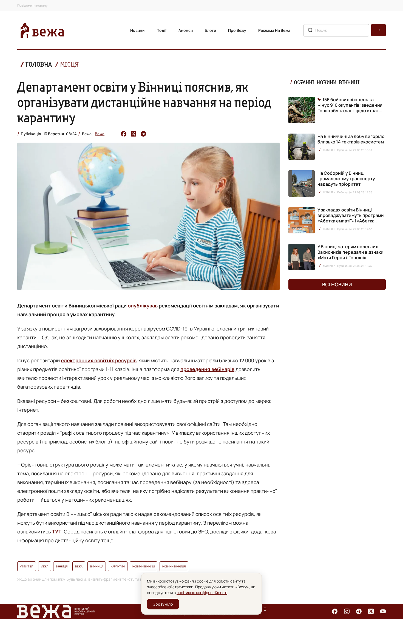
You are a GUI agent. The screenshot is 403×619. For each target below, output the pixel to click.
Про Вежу (237, 30)
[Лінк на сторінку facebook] (334, 611)
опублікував (143, 305)
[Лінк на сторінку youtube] (383, 611)
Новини (137, 30)
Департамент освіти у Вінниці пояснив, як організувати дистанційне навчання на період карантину (144, 102)
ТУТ (56, 531)
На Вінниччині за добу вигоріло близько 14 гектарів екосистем (351, 139)
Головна (38, 64)
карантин (118, 566)
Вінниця (61, 566)
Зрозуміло (163, 604)
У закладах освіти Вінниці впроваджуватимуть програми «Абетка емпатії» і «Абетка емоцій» (350, 218)
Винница (96, 566)
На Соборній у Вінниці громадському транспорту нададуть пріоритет (346, 178)
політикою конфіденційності (202, 592)
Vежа (44, 566)
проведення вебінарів (207, 369)
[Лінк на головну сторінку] (42, 30)
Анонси (185, 30)
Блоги (210, 30)
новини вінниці (143, 566)
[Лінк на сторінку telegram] (359, 611)
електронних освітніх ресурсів (99, 360)
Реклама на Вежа (274, 30)
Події (161, 30)
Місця (69, 64)
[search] (378, 30)
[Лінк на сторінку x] (371, 611)
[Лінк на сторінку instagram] (347, 611)
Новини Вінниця (174, 566)
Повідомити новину (32, 5)
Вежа (99, 133)
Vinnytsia (26, 566)
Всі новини (337, 284)
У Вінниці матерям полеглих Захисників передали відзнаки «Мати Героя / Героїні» (350, 252)
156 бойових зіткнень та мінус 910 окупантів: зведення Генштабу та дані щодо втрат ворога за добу (349, 105)
